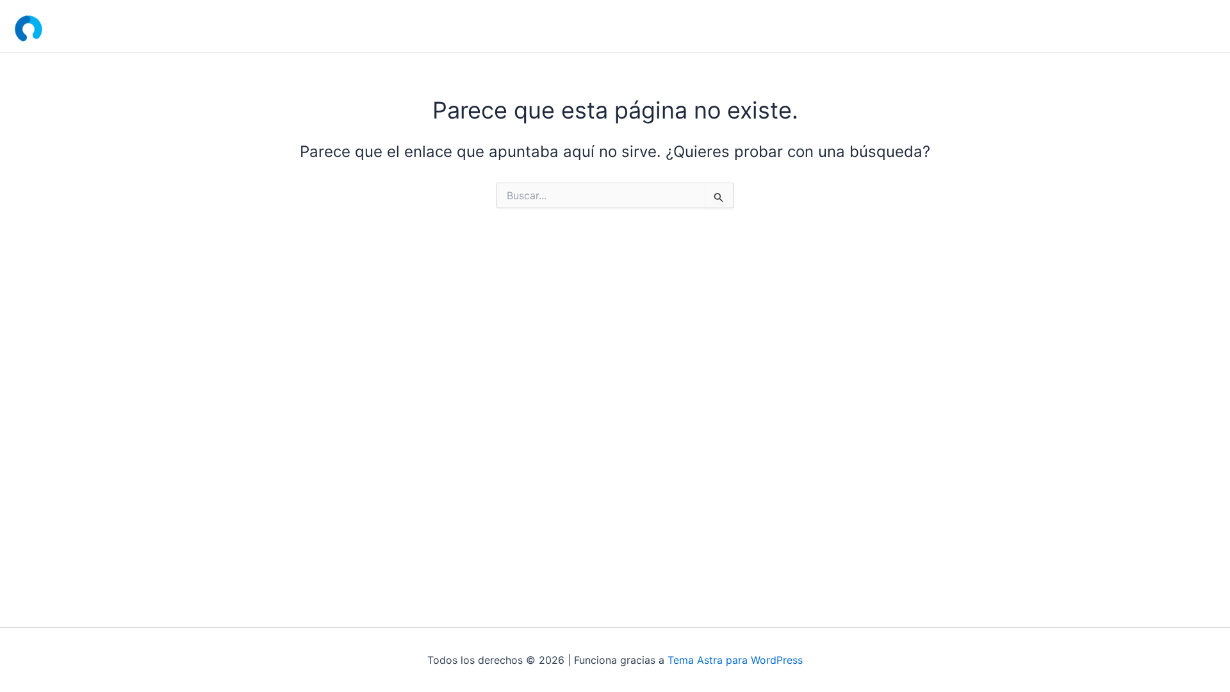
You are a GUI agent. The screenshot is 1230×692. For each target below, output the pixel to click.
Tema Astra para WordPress (735, 660)
